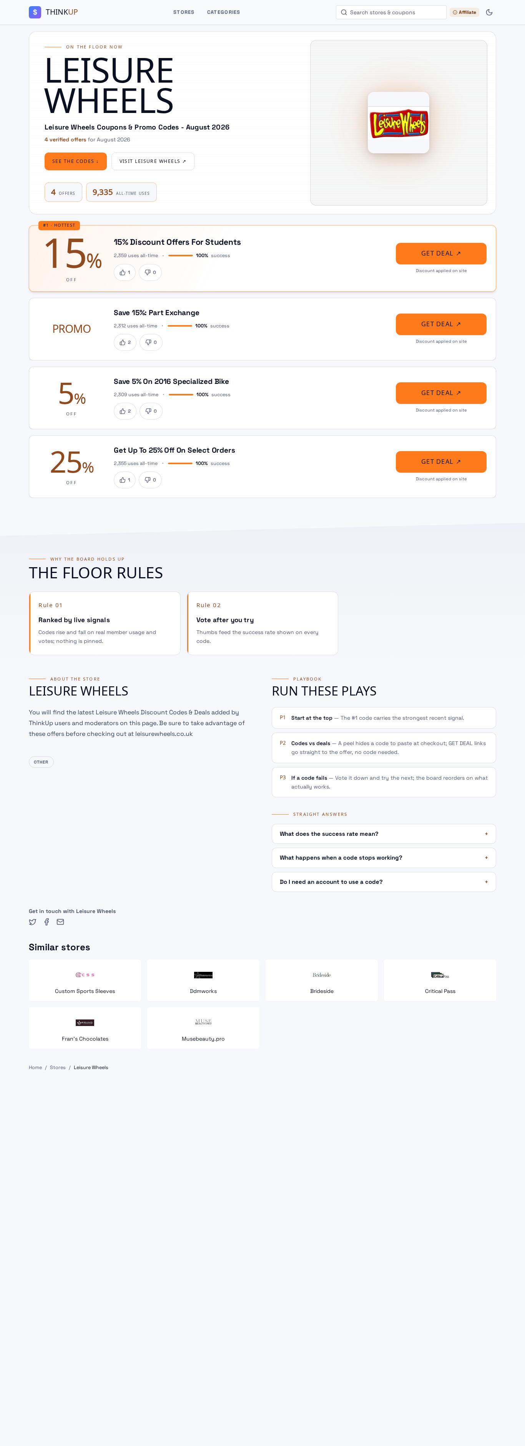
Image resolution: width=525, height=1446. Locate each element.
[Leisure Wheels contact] (60, 922)
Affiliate (467, 12)
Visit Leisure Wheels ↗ (153, 161)
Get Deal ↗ (441, 253)
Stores (184, 12)
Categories (224, 12)
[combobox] (391, 12)
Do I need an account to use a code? (384, 881)
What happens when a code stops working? (384, 857)
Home (35, 1067)
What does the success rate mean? (384, 833)
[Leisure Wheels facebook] (46, 922)
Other (41, 762)
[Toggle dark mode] (489, 12)
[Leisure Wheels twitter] (33, 922)
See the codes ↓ (75, 161)
